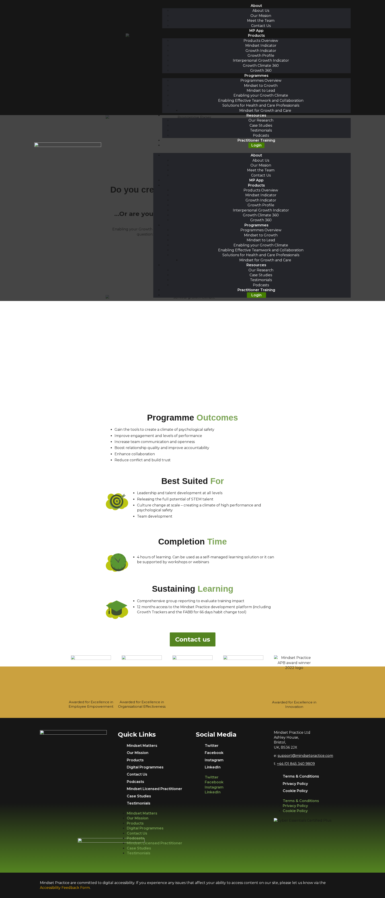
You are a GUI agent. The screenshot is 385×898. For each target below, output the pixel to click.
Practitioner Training (256, 140)
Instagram (214, 760)
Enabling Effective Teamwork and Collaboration (260, 100)
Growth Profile (261, 55)
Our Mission (260, 16)
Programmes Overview (260, 80)
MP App (256, 30)
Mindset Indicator (260, 45)
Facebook (214, 753)
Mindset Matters (142, 746)
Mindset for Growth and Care (265, 110)
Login (256, 145)
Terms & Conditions (301, 776)
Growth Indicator (261, 51)
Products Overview (261, 41)
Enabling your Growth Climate (260, 95)
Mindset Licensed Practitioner (154, 789)
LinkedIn (213, 767)
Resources (256, 115)
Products (256, 35)
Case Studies (261, 125)
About (256, 6)
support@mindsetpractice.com (305, 756)
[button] (252, 150)
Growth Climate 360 (261, 65)
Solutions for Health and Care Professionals (260, 105)
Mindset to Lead (261, 90)
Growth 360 (261, 70)
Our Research (260, 120)
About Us (260, 10)
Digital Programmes (145, 767)
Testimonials (261, 130)
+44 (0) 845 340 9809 (296, 764)
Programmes (256, 75)
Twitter (212, 746)
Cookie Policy (295, 791)
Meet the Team (260, 20)
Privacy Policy (295, 784)
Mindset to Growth (261, 85)
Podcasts (261, 135)
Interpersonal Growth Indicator (261, 60)
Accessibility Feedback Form (65, 888)
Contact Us (261, 26)
